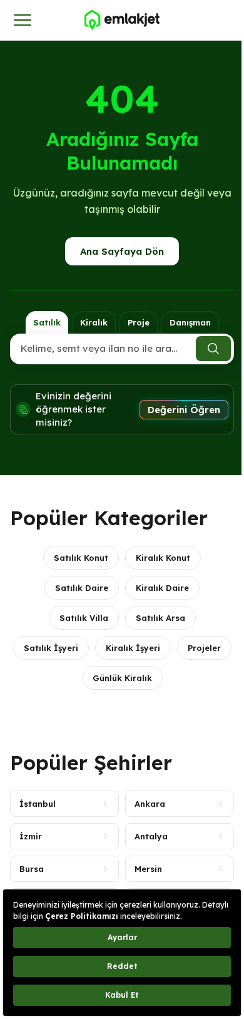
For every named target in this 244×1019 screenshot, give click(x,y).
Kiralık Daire (162, 588)
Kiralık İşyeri (133, 648)
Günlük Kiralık (122, 678)
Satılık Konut (81, 558)
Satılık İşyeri (51, 648)
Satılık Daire (81, 588)
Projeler (204, 648)
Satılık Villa (83, 618)
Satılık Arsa (160, 618)
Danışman (190, 322)
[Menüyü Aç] (22, 20)
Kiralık (94, 322)
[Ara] (213, 348)
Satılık (47, 322)
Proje (139, 322)
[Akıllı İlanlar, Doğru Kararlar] (122, 20)
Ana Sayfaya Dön (122, 251)
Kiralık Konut (163, 558)
